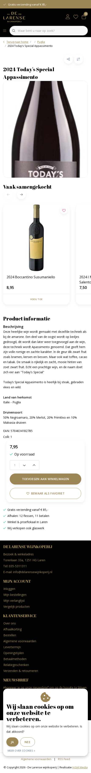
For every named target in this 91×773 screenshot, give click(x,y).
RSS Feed (64, 759)
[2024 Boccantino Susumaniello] (36, 238)
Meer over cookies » (21, 750)
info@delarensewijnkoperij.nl (32, 572)
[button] (68, 59)
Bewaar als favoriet (48, 493)
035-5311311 (18, 566)
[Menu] (4, 30)
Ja (12, 742)
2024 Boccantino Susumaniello (31, 277)
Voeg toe (36, 299)
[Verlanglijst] (76, 16)
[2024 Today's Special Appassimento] (45, 129)
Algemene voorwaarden (36, 759)
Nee (27, 742)
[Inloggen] (68, 16)
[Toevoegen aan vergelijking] (78, 59)
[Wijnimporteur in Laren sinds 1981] (14, 16)
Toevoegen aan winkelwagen (45, 479)
